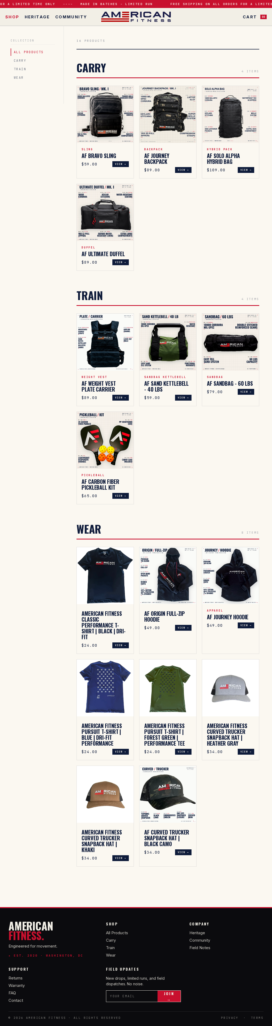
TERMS (257, 1018)
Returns (15, 978)
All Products (117, 932)
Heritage (37, 16)
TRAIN (20, 69)
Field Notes (199, 947)
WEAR (19, 78)
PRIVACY (230, 1018)
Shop (12, 16)
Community (71, 16)
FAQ (12, 992)
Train (110, 947)
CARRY (20, 61)
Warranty (16, 985)
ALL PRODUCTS (29, 52)
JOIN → (169, 996)
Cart (254, 16)
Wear (111, 955)
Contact (15, 1000)
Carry (111, 940)
